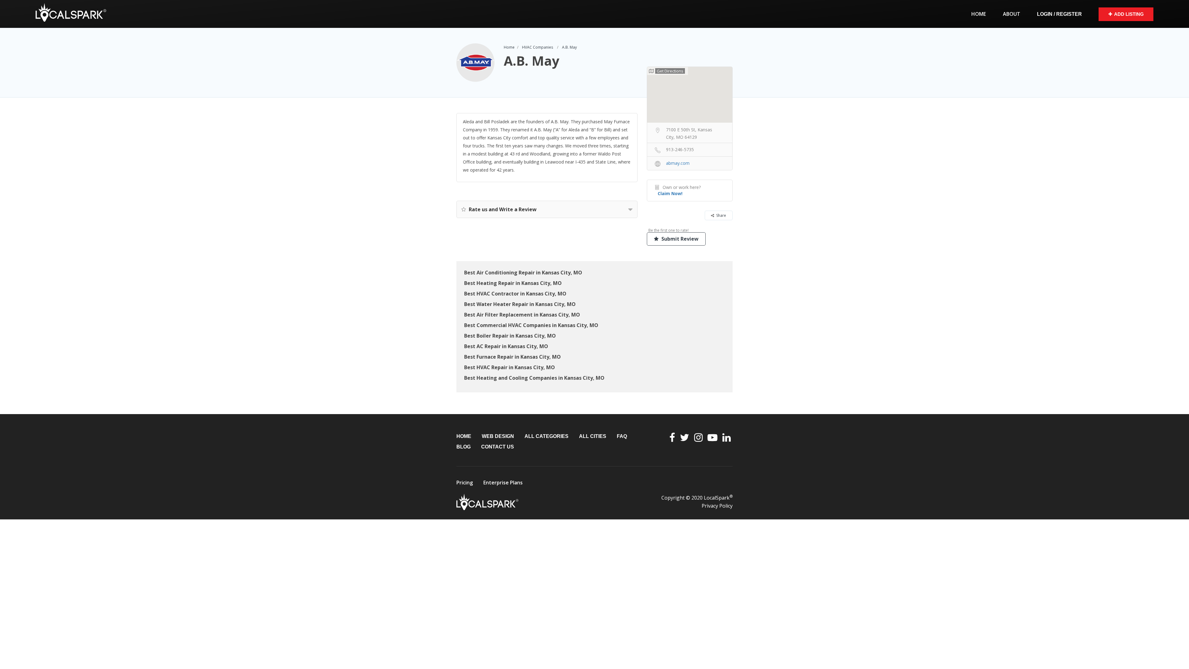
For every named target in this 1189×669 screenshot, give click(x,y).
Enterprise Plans (503, 482)
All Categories (546, 436)
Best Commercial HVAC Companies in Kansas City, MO (531, 325)
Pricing (464, 482)
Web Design (498, 436)
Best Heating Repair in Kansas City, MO (513, 283)
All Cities (592, 436)
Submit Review (679, 238)
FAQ (622, 436)
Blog (463, 446)
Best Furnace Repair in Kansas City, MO (512, 356)
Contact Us (497, 446)
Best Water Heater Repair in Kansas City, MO (520, 304)
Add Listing (1129, 14)
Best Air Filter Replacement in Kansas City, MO (522, 314)
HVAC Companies (537, 47)
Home (978, 14)
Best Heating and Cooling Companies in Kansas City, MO (534, 377)
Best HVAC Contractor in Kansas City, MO (515, 293)
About (1011, 14)
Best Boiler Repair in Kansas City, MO (510, 335)
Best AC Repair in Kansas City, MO (506, 346)
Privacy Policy (717, 505)
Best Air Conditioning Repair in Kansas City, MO (523, 272)
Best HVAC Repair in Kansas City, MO (509, 367)
